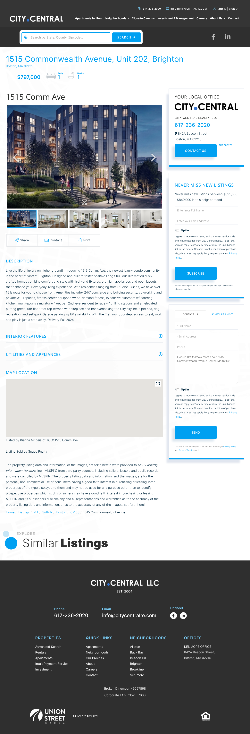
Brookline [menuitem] (137, 669)
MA (36, 512)
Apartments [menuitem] (44, 658)
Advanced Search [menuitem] (48, 647)
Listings (23, 512)
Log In (222, 8)
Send (195, 432)
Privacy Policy (229, 447)
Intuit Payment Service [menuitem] (52, 664)
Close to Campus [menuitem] (143, 18)
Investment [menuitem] (43, 669)
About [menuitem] (90, 664)
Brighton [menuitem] (136, 664)
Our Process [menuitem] (95, 658)
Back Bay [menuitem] (137, 652)
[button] (126, 37)
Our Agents (225, 145)
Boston (61, 512)
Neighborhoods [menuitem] (115, 18)
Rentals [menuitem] (40, 652)
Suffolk (47, 512)
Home (10, 512)
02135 (75, 512)
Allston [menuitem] (135, 647)
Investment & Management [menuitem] (175, 18)
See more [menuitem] (137, 675)
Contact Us (195, 151)
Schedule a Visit (222, 314)
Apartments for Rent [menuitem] (89, 18)
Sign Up (234, 8)
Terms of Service (186, 450)
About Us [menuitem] (216, 18)
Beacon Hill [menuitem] (138, 658)
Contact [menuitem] (233, 18)
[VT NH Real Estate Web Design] (47, 716)
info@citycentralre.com (189, 8)
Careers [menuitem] (201, 18)
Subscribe (195, 273)
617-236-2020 (152, 8)
